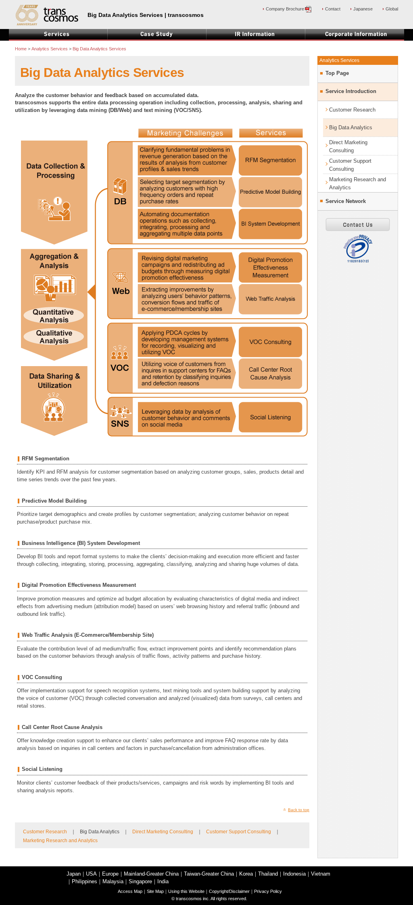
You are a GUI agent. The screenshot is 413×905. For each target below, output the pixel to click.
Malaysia (112, 881)
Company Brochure (285, 8)
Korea (246, 874)
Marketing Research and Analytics (60, 840)
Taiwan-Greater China (209, 874)
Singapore (140, 881)
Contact (332, 8)
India (163, 881)
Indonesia (294, 874)
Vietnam (320, 874)
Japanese (363, 8)
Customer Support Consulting (238, 831)
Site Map (155, 891)
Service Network (345, 201)
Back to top (298, 810)
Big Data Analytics (350, 127)
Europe (110, 874)
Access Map (130, 891)
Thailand (268, 874)
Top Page (337, 73)
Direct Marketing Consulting (162, 831)
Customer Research (45, 831)
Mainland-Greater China (151, 874)
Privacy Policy (268, 891)
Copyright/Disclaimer (229, 891)
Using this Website (186, 891)
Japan (74, 874)
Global (392, 8)
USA (91, 874)
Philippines (84, 881)
